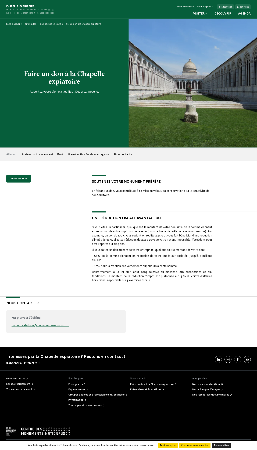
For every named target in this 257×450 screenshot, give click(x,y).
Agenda (244, 13)
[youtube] (247, 359)
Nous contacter (123, 154)
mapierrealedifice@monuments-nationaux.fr (40, 325)
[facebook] (237, 359)
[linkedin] (218, 359)
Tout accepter (168, 445)
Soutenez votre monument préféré (42, 154)
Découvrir (222, 13)
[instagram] (227, 359)
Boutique (244, 7)
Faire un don (19, 178)
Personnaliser (221, 445)
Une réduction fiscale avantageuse (88, 154)
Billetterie (227, 7)
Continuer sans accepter (195, 445)
